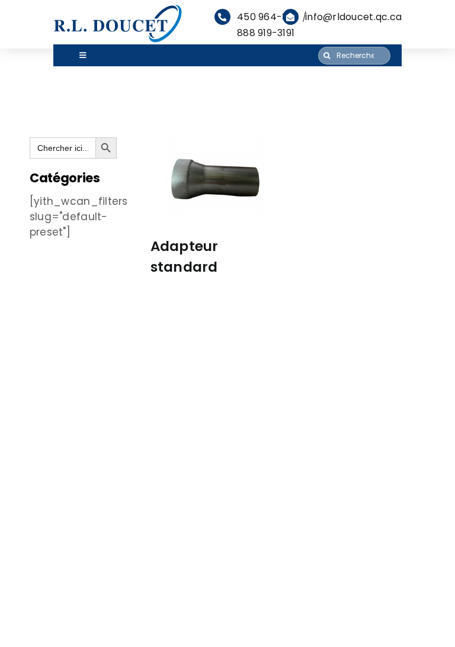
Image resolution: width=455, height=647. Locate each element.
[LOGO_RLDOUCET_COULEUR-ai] (118, 8)
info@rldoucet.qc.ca (353, 17)
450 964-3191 (268, 17)
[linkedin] (38, 570)
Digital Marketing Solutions (233, 626)
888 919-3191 (265, 33)
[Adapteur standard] (216, 182)
